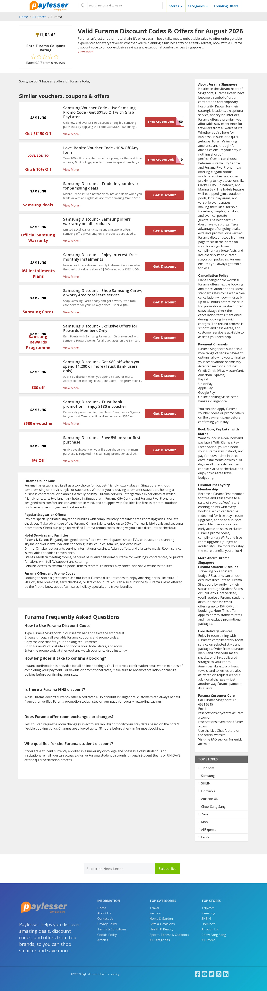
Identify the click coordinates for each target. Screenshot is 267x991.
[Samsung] (38, 117)
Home (23, 17)
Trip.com (207, 768)
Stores (174, 6)
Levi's (205, 837)
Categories (196, 6)
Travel (154, 908)
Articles (102, 940)
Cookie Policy (107, 935)
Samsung (208, 776)
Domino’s (208, 791)
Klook (205, 822)
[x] (211, 974)
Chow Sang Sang (213, 806)
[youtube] (204, 974)
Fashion (155, 913)
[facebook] (197, 974)
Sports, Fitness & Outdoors (169, 935)
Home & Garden (161, 918)
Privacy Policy (107, 924)
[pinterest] (218, 974)
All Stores (39, 17)
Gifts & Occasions (162, 924)
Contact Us (105, 918)
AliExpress (208, 829)
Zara (204, 814)
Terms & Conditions (111, 929)
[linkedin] (225, 974)
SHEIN (206, 783)
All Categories (160, 940)
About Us (104, 913)
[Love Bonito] (38, 155)
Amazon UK (209, 799)
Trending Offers (226, 6)
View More (85, 52)
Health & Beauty (161, 929)
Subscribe (168, 868)
